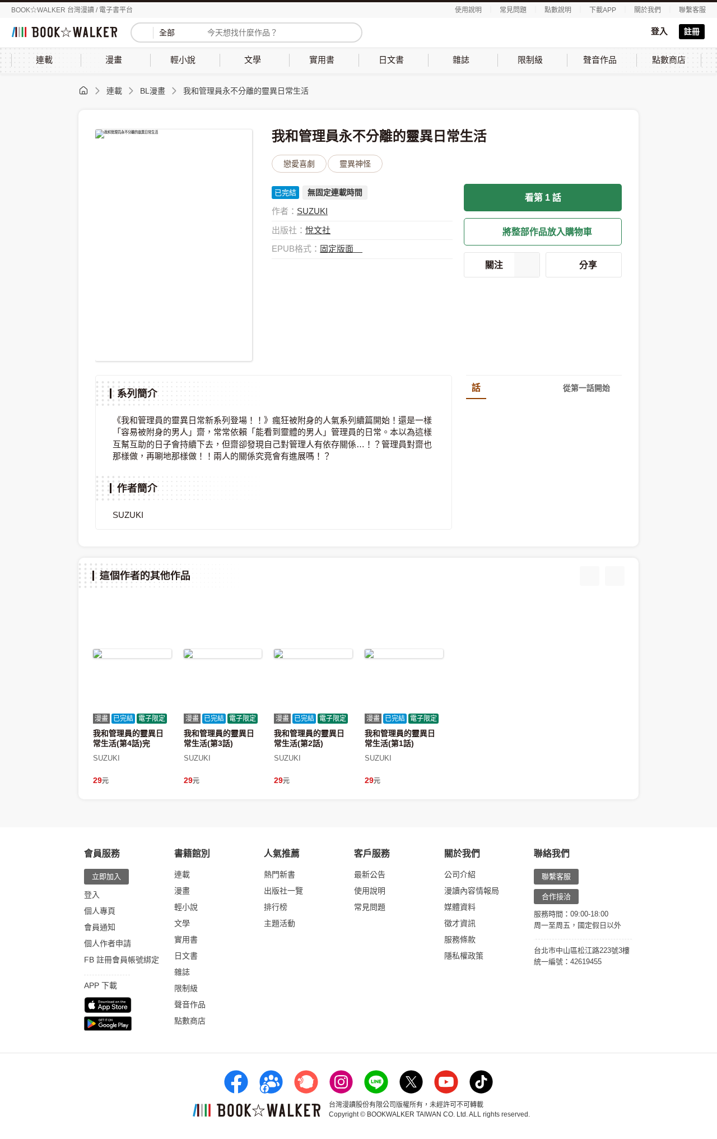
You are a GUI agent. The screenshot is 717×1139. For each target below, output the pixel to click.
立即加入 (106, 876)
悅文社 (317, 230)
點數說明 (557, 10)
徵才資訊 (460, 923)
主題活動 (279, 923)
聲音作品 (190, 1004)
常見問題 (513, 10)
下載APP (602, 10)
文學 (182, 923)
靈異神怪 (355, 163)
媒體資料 (460, 906)
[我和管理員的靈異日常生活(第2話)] (313, 653)
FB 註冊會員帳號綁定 (121, 959)
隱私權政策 (463, 955)
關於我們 (647, 10)
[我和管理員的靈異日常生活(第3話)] (223, 653)
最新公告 (369, 874)
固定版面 (338, 248)
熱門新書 (279, 874)
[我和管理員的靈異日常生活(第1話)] (404, 653)
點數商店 (190, 1020)
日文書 (186, 955)
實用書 (186, 939)
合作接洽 (556, 896)
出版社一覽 (283, 890)
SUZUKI (312, 211)
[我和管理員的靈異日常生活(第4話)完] (132, 653)
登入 (659, 31)
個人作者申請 (107, 943)
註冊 (692, 31)
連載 (114, 91)
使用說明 (468, 10)
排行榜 (275, 906)
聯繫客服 (692, 10)
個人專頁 (99, 910)
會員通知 (99, 927)
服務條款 (460, 939)
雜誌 (182, 971)
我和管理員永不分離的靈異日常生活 (246, 91)
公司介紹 (460, 874)
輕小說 (186, 906)
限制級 (186, 988)
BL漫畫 (152, 91)
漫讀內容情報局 (471, 890)
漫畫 (182, 890)
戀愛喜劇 (299, 163)
